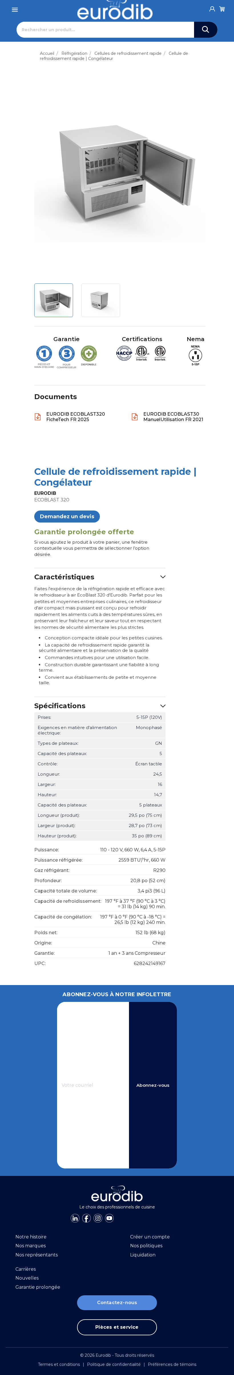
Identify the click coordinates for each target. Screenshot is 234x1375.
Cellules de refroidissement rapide (128, 53)
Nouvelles (27, 1278)
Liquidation (143, 1255)
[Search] (205, 30)
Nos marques (30, 1245)
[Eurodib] (117, 1194)
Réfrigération (74, 53)
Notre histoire (31, 1237)
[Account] (212, 7)
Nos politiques (146, 1245)
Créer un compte (150, 1237)
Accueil (47, 53)
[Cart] (222, 8)
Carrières (25, 1269)
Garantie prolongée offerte (84, 532)
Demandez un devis (67, 516)
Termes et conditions (59, 1364)
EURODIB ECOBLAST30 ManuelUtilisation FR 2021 (173, 416)
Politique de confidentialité (114, 1364)
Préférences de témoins (172, 1364)
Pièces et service (116, 1327)
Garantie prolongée (37, 1287)
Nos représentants (36, 1255)
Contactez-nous (117, 1302)
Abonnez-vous (152, 1085)
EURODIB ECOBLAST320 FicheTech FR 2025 (75, 416)
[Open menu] (15, 8)
